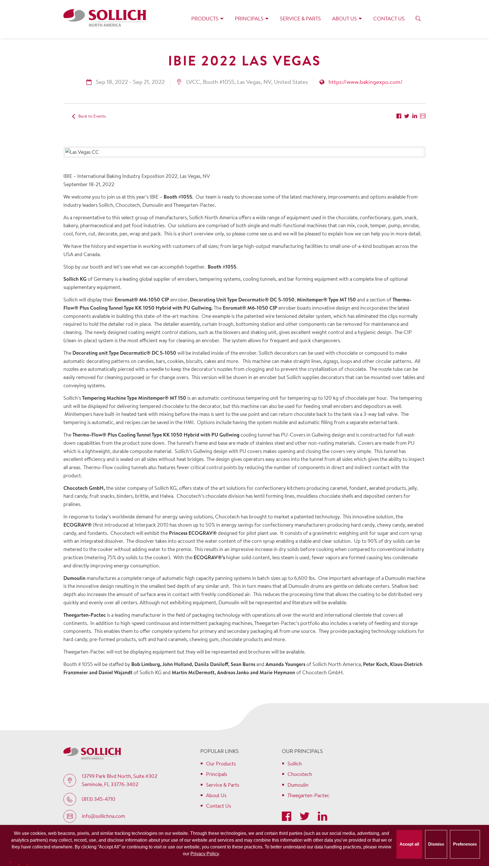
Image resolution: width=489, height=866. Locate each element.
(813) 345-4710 (98, 799)
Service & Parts (300, 18)
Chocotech (300, 774)
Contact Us (389, 18)
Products (204, 18)
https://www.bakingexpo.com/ (366, 82)
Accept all (409, 844)
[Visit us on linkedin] (322, 817)
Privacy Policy (204, 853)
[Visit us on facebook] (288, 817)
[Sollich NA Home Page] (106, 19)
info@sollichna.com (103, 816)
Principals (249, 18)
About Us (344, 18)
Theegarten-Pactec (308, 795)
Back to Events (92, 116)
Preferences (465, 844)
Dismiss (436, 844)
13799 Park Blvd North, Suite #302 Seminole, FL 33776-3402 (119, 780)
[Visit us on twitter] (305, 817)
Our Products (221, 763)
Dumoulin (298, 784)
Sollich (295, 763)
